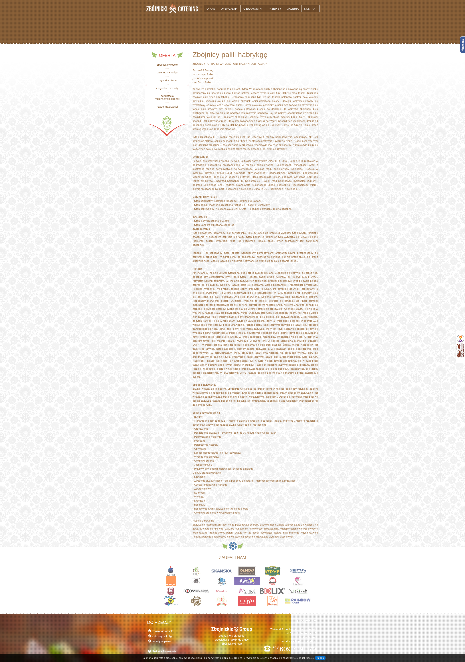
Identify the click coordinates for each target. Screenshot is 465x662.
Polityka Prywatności (164, 651)
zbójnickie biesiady (167, 88)
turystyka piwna (167, 80)
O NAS (211, 8)
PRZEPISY (274, 8)
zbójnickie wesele (167, 64)
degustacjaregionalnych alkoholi (167, 97)
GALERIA (293, 8)
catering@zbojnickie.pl (302, 641)
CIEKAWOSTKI (252, 8)
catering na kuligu (167, 72)
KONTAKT (310, 8)
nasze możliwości (167, 106)
